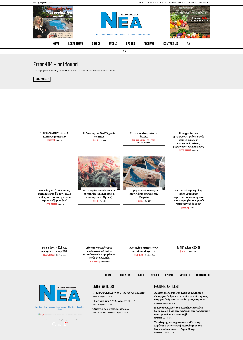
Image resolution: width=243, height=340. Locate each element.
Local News (185, 150)
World (95, 140)
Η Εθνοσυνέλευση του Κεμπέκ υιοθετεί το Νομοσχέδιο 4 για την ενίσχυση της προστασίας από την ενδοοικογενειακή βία (182, 311)
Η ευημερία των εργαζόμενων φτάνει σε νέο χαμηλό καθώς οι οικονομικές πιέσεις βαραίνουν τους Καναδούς (188, 139)
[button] (188, 43)
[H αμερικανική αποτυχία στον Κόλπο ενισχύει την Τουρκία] (144, 173)
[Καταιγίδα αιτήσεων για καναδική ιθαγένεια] (144, 230)
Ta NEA (59, 140)
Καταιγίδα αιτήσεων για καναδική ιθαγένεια (143, 249)
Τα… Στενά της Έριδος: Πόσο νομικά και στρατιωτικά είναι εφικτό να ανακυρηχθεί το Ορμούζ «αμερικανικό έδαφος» (188, 197)
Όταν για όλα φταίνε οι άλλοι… (143, 134)
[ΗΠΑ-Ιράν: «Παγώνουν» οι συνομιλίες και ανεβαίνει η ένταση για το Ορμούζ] (99, 173)
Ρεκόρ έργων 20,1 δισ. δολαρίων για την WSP (54, 249)
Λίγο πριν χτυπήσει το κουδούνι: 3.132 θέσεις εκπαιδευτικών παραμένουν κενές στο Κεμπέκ (99, 252)
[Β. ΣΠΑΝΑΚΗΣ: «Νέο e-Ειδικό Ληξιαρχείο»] (54, 116)
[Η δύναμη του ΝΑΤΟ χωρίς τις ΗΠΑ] (99, 116)
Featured (158, 303)
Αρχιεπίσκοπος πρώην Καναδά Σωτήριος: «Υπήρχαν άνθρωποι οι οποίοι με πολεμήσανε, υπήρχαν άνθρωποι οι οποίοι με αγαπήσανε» (181, 296)
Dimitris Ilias (61, 255)
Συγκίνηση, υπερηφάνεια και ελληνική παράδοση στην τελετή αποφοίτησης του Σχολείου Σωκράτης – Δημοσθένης (178, 325)
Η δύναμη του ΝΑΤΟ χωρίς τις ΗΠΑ (99, 134)
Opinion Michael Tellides (143, 140)
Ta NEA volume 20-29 (188, 247)
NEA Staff (192, 251)
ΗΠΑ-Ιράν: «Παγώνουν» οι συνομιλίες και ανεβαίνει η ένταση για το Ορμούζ (99, 194)
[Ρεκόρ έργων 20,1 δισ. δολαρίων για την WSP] (54, 230)
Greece (51, 140)
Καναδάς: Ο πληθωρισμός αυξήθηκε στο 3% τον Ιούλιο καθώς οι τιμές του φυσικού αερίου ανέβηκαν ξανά (54, 195)
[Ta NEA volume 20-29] (188, 230)
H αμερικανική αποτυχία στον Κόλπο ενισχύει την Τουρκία (143, 194)
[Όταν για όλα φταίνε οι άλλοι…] (144, 116)
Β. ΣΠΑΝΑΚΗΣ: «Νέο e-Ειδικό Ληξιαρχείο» (54, 134)
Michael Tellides (143, 142)
